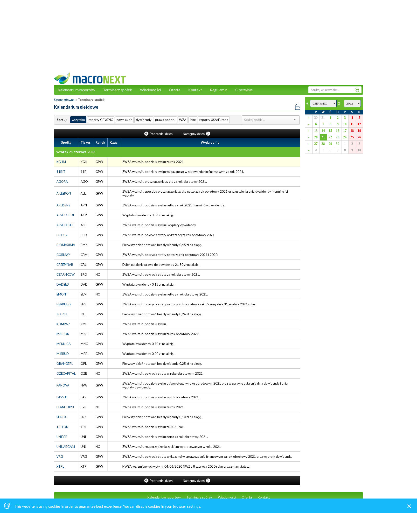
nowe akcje (124, 120)
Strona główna (64, 100)
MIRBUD (62, 354)
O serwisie (244, 89)
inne (193, 120)
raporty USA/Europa (213, 120)
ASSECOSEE (65, 225)
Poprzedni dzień (161, 134)
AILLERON (63, 193)
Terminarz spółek (117, 89)
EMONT (62, 294)
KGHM (61, 162)
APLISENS (63, 205)
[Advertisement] (208, 38)
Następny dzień (194, 134)
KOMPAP (63, 324)
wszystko (78, 120)
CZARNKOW (65, 274)
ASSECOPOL (65, 215)
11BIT (60, 172)
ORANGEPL (64, 363)
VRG (59, 456)
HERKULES (63, 304)
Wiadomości (150, 89)
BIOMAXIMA (65, 245)
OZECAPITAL (66, 373)
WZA (182, 120)
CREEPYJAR (64, 265)
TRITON (62, 427)
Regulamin (218, 89)
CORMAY (63, 255)
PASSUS (62, 397)
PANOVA (62, 385)
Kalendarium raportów (76, 89)
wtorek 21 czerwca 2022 (75, 152)
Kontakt (195, 89)
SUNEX (61, 417)
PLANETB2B (65, 407)
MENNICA (63, 344)
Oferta (174, 89)
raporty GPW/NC (101, 120)
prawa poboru (165, 120)
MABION (62, 334)
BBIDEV (62, 235)
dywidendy (144, 120)
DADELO (62, 284)
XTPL (60, 466)
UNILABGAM (65, 447)
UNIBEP (61, 437)
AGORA (62, 181)
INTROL (62, 314)
